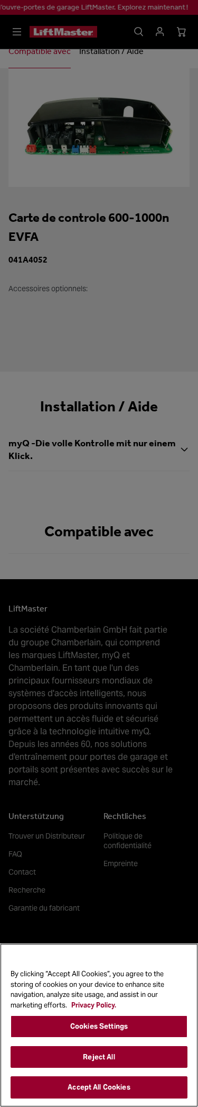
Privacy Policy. (93, 1005)
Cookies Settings (99, 1026)
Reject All (99, 1056)
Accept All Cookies (99, 1087)
